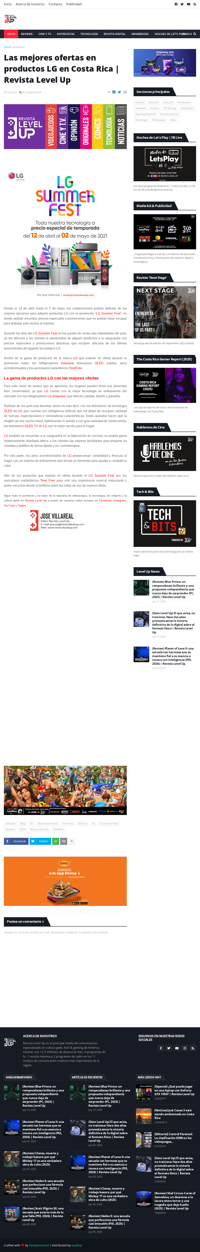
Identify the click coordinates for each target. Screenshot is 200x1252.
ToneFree (58, 829)
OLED (23, 829)
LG (93, 823)
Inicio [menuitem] (11, 34)
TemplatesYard (39, 1245)
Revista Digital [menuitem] (115, 34)
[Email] (125, 92)
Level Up (82, 823)
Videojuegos (159, 120)
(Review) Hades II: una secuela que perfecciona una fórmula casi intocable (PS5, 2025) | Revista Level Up (43, 1186)
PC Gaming (170, 108)
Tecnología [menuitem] (89, 34)
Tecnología (141, 120)
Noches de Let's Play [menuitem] (170, 34)
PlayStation (187, 108)
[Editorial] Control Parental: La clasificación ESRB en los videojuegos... (173, 1138)
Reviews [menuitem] (27, 34)
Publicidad (74, 4)
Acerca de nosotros (30, 4)
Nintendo (141, 108)
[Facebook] (113, 92)
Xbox (173, 120)
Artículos (19, 47)
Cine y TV (168, 102)
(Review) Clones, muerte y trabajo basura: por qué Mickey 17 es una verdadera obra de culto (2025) (41, 1159)
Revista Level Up (39, 829)
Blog (22, 823)
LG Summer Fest (109, 823)
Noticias (10, 829)
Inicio (8, 4)
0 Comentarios (32, 92)
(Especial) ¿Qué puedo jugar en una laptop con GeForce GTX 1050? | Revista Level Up (174, 1090)
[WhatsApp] (55, 841)
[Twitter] (119, 92)
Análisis (140, 102)
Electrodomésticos (48, 823)
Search (186, 34)
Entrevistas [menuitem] (66, 34)
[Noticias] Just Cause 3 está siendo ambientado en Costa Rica (174, 1114)
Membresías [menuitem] (140, 34)
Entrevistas (184, 102)
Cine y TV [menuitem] (44, 34)
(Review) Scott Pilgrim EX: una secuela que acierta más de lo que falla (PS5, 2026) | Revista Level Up (42, 1214)
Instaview (68, 823)
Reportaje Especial (146, 114)
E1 (31, 823)
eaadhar (76, 1245)
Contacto (55, 4)
